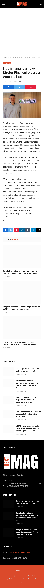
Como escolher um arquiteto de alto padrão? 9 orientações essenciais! (28, 414)
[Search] (40, 4)
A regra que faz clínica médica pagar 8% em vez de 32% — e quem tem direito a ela (27, 399)
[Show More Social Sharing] (39, 87)
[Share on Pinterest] (30, 87)
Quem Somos (18, 576)
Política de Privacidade (17, 579)
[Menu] (3, 4)
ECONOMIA (7, 63)
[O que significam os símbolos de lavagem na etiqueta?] (8, 371)
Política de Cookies (32, 576)
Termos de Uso (33, 579)
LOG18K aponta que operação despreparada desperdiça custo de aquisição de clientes (28, 428)
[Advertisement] (22, 32)
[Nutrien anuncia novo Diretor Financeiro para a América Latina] (22, 104)
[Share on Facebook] (8, 87)
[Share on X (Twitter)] (19, 87)
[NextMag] (22, 4)
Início (9, 576)
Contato (23, 582)
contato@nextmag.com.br (19, 552)
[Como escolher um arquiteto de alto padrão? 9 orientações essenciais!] (8, 414)
